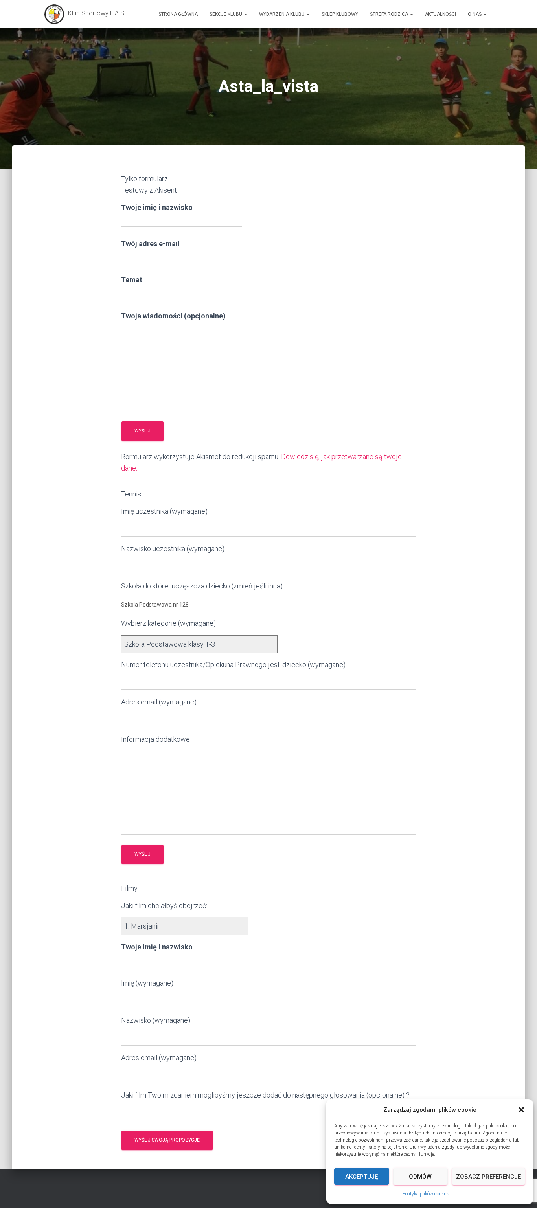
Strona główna (178, 14)
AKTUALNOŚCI (440, 14)
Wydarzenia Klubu (282, 14)
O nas (475, 14)
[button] (521, 1110)
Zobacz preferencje (488, 1176)
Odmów (420, 1176)
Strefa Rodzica (389, 14)
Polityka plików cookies (426, 1194)
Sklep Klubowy (340, 14)
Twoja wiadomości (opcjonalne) (173, 316)
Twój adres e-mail (150, 243)
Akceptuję (361, 1176)
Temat (131, 280)
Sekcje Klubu (226, 14)
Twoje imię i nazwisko (157, 207)
